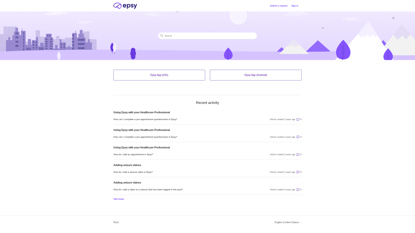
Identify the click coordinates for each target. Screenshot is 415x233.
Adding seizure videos (127, 165)
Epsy (116, 222)
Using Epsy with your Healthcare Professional (141, 112)
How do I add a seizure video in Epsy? (133, 172)
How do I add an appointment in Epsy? (133, 154)
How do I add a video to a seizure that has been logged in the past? (148, 189)
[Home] (125, 6)
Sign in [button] (294, 5)
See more (118, 199)
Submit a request (278, 5)
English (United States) (287, 222)
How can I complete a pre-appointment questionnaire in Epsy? (145, 119)
